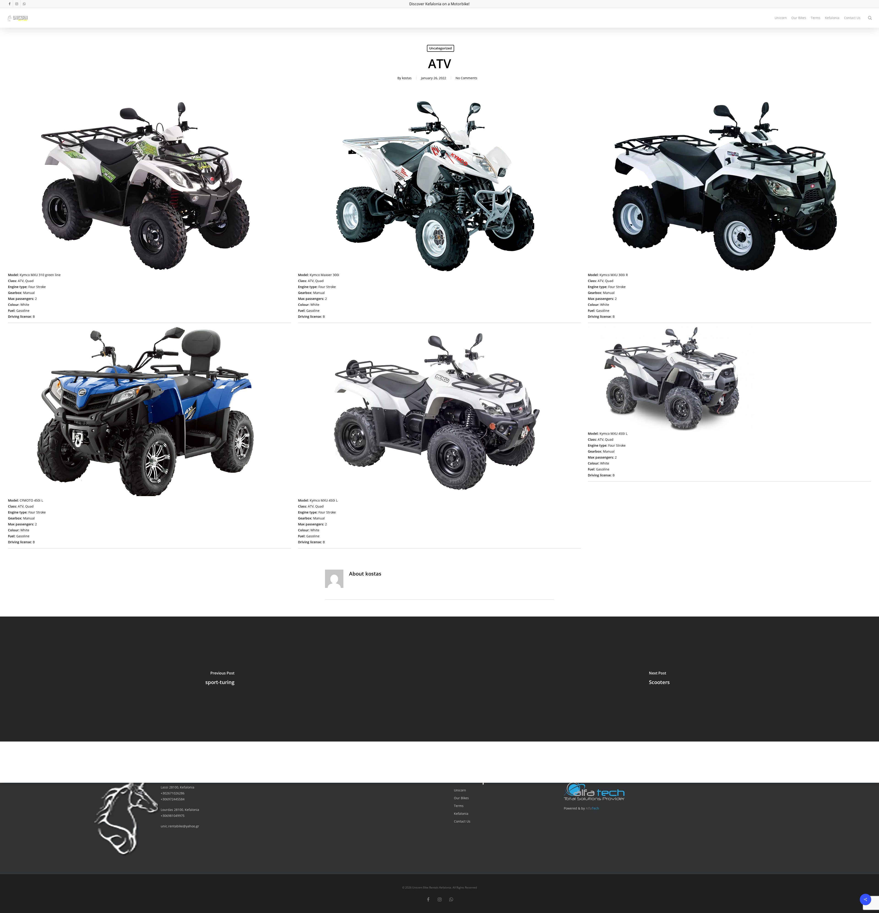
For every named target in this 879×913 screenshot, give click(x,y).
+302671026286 (172, 793)
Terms (459, 806)
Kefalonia (461, 813)
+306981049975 (172, 815)
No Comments (466, 78)
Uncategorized (440, 48)
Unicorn (460, 790)
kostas (407, 78)
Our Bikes (461, 798)
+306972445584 (172, 799)
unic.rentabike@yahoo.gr (180, 826)
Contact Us (462, 821)
